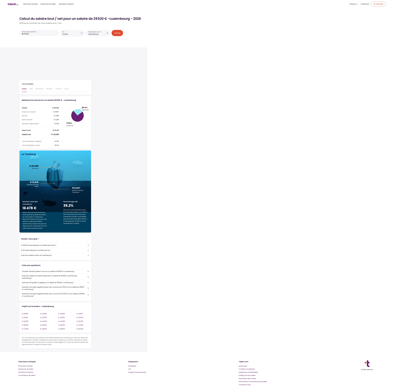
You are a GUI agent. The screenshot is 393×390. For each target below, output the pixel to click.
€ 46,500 (61, 325)
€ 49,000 (80, 329)
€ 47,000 (80, 325)
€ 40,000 (43, 314)
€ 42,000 (43, 317)
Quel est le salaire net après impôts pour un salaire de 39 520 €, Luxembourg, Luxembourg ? (49, 277)
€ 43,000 (80, 317)
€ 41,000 (80, 314)
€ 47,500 (25, 329)
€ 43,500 (25, 321)
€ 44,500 (61, 321)
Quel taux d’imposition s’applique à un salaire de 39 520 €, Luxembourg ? (48, 283)
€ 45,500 (25, 325)
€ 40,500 (61, 314)
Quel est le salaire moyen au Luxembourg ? (36, 255)
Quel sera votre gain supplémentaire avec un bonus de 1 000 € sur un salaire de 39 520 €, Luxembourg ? (53, 288)
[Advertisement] (55, 64)
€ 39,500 (25, 314)
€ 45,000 (80, 321)
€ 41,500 (25, 317)
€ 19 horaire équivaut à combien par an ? (36, 250)
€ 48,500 (61, 329)
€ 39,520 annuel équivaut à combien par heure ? (38, 245)
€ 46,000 (43, 325)
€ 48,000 (43, 329)
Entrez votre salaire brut (29, 32)
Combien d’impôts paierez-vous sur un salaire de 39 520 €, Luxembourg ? (48, 271)
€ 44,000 (43, 321)
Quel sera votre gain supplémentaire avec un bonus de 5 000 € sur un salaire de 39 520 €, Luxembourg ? (53, 295)
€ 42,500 (61, 317)
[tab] (24, 90)
